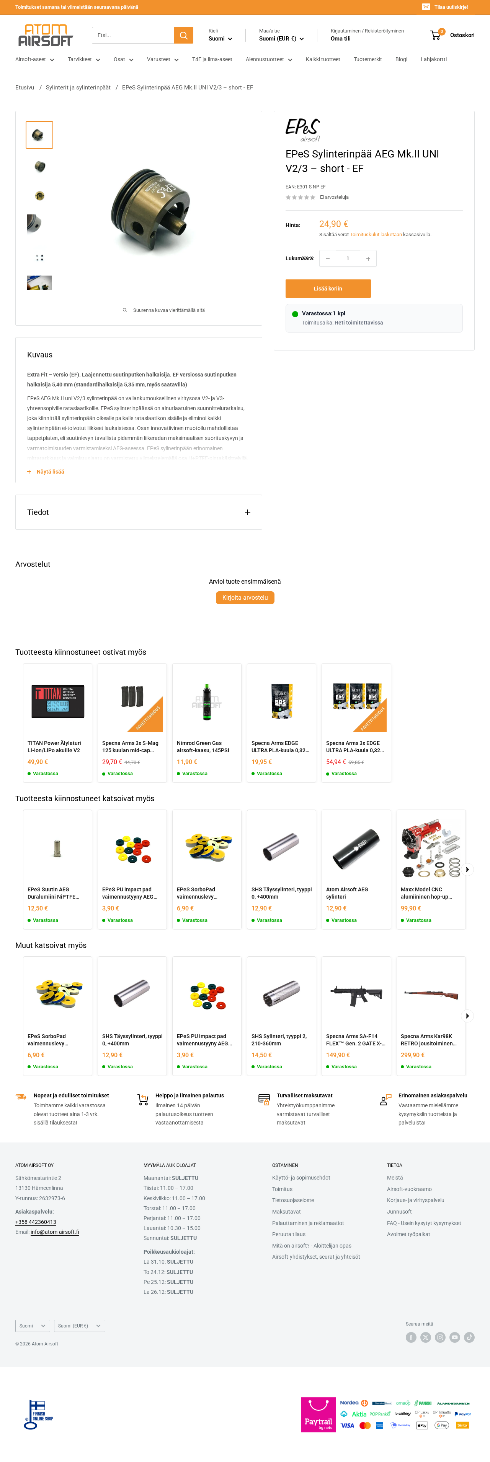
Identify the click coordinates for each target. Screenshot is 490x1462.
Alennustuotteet (265, 59)
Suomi (26, 1326)
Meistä (395, 1178)
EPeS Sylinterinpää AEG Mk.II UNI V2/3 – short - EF (187, 87)
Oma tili (341, 38)
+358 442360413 (35, 1222)
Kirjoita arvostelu (245, 597)
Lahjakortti (434, 59)
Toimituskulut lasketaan (376, 234)
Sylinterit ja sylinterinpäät (78, 87)
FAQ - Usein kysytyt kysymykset (424, 1223)
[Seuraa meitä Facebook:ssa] (411, 1337)
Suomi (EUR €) (73, 1326)
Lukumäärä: (300, 259)
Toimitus (282, 1189)
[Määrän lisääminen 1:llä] (368, 259)
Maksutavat (286, 1212)
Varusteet (158, 59)
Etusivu (24, 87)
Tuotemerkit (368, 59)
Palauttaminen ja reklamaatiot (308, 1223)
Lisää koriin (328, 289)
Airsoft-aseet (30, 59)
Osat (119, 59)
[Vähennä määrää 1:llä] (328, 259)
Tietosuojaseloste (293, 1200)
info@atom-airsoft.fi (55, 1232)
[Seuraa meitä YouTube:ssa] (454, 1337)
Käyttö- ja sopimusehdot (301, 1178)
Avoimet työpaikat (408, 1234)
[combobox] (133, 35)
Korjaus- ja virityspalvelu (415, 1200)
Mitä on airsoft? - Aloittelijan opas (311, 1246)
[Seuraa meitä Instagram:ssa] (440, 1337)
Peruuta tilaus (288, 1234)
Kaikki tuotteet (323, 59)
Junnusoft (399, 1212)
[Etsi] (183, 35)
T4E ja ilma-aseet (212, 59)
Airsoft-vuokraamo (409, 1189)
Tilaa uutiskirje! (451, 7)
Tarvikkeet (80, 59)
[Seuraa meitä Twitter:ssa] (425, 1337)
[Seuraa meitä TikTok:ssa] (469, 1337)
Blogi (401, 59)
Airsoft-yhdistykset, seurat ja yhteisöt (316, 1257)
